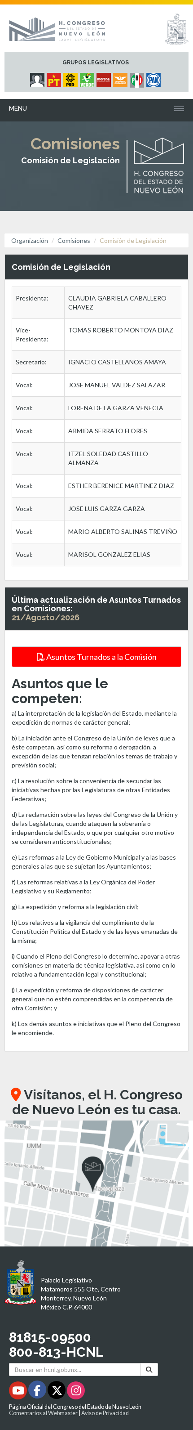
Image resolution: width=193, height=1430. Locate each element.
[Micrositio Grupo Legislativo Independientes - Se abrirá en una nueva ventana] (38, 78)
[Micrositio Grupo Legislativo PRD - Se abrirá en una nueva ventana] (71, 78)
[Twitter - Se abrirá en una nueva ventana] (57, 1392)
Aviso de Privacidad (105, 1413)
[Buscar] (149, 1369)
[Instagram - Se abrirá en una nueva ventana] (76, 1392)
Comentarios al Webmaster (43, 1413)
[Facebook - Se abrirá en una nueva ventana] (38, 1392)
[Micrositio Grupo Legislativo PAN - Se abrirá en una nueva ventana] (154, 78)
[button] (96, 1183)
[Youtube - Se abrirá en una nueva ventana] (18, 1392)
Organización (29, 240)
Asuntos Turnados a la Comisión (101, 657)
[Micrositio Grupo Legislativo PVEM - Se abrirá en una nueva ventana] (88, 78)
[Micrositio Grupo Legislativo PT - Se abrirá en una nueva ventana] (55, 78)
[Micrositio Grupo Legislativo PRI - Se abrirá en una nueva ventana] (138, 78)
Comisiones (73, 240)
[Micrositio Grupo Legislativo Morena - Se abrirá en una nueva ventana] (104, 78)
